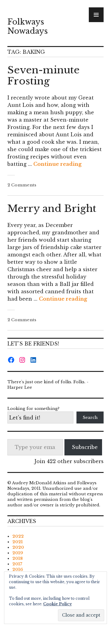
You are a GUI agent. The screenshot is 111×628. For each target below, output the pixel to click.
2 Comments (21, 185)
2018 (17, 558)
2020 (18, 547)
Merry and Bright (51, 208)
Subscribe (85, 447)
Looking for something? (33, 408)
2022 (18, 536)
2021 (17, 541)
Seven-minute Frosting (43, 75)
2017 (17, 564)
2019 (17, 553)
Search (90, 417)
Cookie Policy (57, 604)
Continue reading (57, 164)
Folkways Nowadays (27, 26)
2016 (17, 569)
